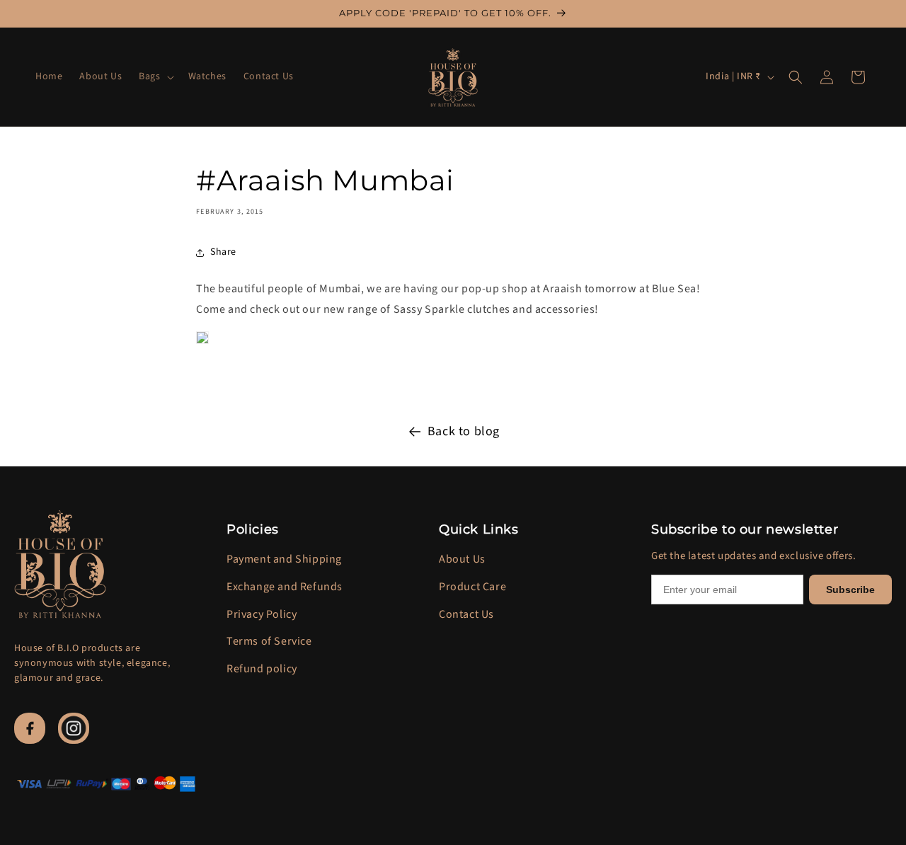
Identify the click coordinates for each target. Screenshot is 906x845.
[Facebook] (29, 728)
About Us (462, 559)
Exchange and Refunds (284, 586)
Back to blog (464, 431)
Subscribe (850, 589)
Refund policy (261, 669)
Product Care (472, 586)
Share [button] (223, 252)
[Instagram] (73, 728)
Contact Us (466, 614)
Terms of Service (269, 641)
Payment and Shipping (284, 559)
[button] (154, 76)
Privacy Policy (261, 614)
